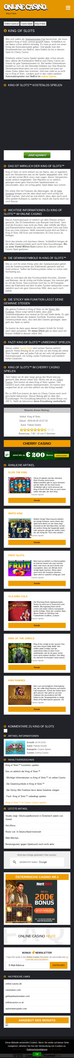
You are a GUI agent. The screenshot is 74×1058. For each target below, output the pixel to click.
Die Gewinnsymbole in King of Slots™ (25, 784)
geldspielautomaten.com (18, 996)
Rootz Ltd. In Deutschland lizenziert (23, 831)
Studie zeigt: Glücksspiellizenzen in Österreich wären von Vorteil (34, 818)
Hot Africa (10, 825)
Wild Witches (12, 838)
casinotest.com (13, 990)
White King (15, 513)
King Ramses (16, 680)
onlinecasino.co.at (15, 1002)
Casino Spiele (37, 494)
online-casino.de (14, 983)
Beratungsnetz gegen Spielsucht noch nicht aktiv (30, 844)
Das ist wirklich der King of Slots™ (23, 771)
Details (37, 500)
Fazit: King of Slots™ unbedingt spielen (26, 796)
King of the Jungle (21, 638)
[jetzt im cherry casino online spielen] (37, 155)
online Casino (48, 76)
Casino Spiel (26, 348)
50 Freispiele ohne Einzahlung (47, 958)
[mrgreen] (37, 459)
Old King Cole (18, 596)
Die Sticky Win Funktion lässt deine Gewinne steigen (32, 790)
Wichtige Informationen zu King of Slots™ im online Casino (35, 777)
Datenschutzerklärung (37, 1049)
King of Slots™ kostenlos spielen (22, 765)
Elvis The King (17, 472)
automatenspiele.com (16, 1008)
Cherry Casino (37, 443)
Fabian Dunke (40, 746)
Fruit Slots (16, 555)
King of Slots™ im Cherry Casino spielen (26, 802)
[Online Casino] (24, 7)
